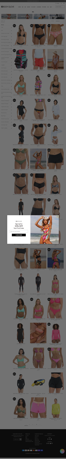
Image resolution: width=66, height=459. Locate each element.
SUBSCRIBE (19, 235)
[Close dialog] (57, 216)
